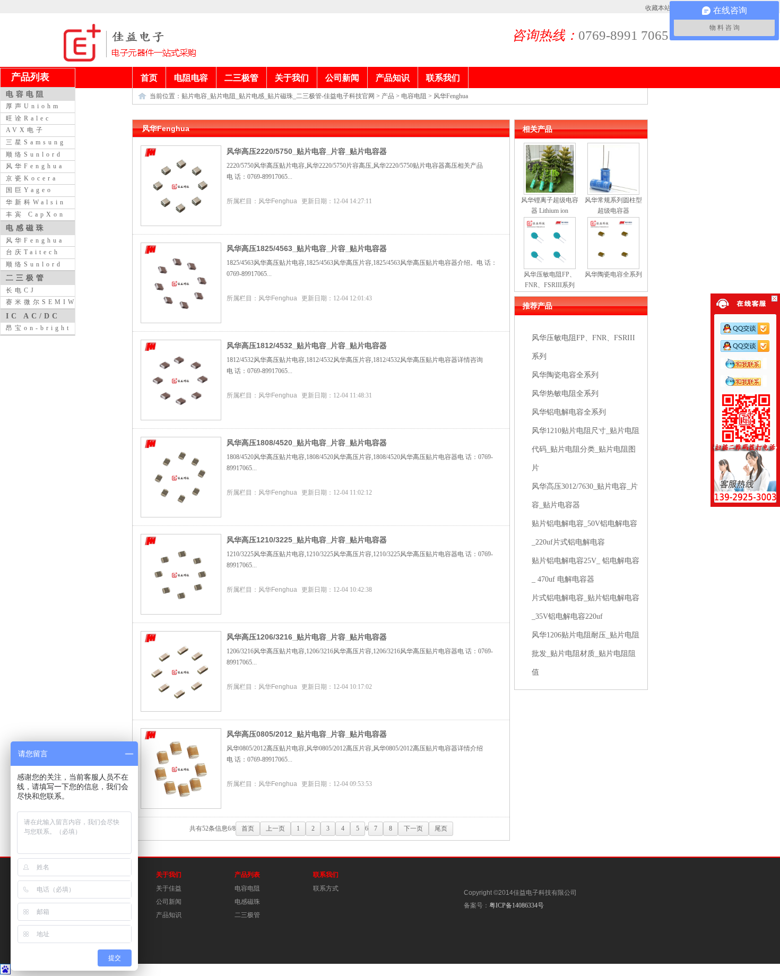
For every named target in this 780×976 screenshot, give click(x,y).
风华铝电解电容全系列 (569, 412)
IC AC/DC (33, 316)
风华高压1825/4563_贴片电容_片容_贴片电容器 (307, 248)
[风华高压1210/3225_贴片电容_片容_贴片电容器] (181, 612)
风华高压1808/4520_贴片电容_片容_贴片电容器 (307, 442)
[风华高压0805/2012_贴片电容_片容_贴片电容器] (181, 806)
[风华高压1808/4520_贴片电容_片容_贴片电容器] (181, 515)
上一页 (275, 828)
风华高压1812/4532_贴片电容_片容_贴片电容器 (307, 345)
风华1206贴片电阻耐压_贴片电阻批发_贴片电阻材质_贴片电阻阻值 (585, 653)
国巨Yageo (29, 190)
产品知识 (168, 915)
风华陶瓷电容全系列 (565, 375)
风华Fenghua (451, 96)
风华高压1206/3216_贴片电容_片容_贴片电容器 (307, 637)
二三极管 (247, 915)
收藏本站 (658, 8)
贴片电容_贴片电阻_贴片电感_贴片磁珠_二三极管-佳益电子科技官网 (278, 96)
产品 (388, 96)
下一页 (413, 828)
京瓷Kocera (32, 178)
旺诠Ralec (28, 118)
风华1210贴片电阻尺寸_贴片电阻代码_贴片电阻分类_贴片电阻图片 (585, 449)
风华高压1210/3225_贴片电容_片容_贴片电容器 (307, 539)
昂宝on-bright (38, 328)
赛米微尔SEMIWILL (50, 302)
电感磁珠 (247, 901)
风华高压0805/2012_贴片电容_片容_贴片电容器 (307, 734)
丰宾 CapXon (35, 214)
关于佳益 (168, 888)
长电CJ (21, 290)
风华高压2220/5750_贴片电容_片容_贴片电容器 (307, 151)
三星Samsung (36, 142)
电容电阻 (414, 96)
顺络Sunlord (34, 154)
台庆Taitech (33, 252)
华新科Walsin (36, 202)
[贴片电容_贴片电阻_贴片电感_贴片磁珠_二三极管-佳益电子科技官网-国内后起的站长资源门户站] (82, 59)
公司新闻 (168, 901)
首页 (247, 828)
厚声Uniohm (33, 106)
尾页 (441, 828)
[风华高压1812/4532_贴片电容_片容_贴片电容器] (181, 418)
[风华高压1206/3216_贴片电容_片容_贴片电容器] (181, 709)
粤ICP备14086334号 (516, 905)
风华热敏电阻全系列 (565, 394)
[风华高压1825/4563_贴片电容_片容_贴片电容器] (181, 321)
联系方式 (326, 888)
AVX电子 (25, 130)
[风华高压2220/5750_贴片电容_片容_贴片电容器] (181, 224)
